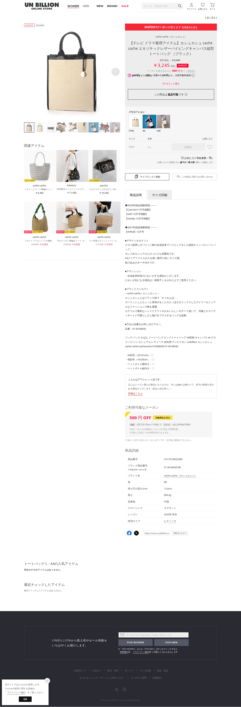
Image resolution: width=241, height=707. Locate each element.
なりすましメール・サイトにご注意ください (102, 677)
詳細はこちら (135, 393)
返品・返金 (162, 670)
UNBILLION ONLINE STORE (42, 6)
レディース (170, 521)
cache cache (171, 36)
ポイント (129, 670)
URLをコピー (180, 533)
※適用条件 (190, 71)
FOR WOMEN (135, 642)
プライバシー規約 (141, 652)
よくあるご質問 (138, 677)
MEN (86, 6)
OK (25, 699)
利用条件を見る (190, 27)
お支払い (96, 670)
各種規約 (157, 677)
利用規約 (124, 652)
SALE (125, 6)
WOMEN (73, 6)
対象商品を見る (163, 417)
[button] (115, 72)
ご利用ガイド (79, 670)
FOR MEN (171, 642)
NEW (100, 6)
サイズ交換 (145, 670)
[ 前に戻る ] (211, 17)
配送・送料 (113, 670)
